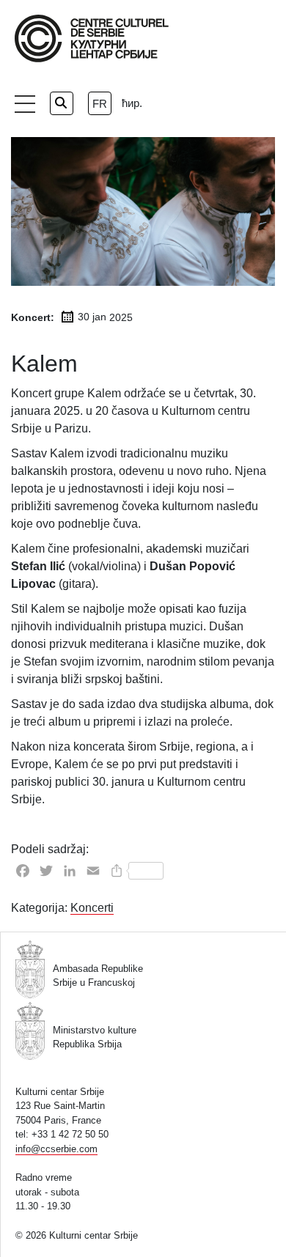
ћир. (132, 103)
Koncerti (92, 908)
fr (99, 103)
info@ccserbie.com (56, 1148)
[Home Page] (92, 38)
